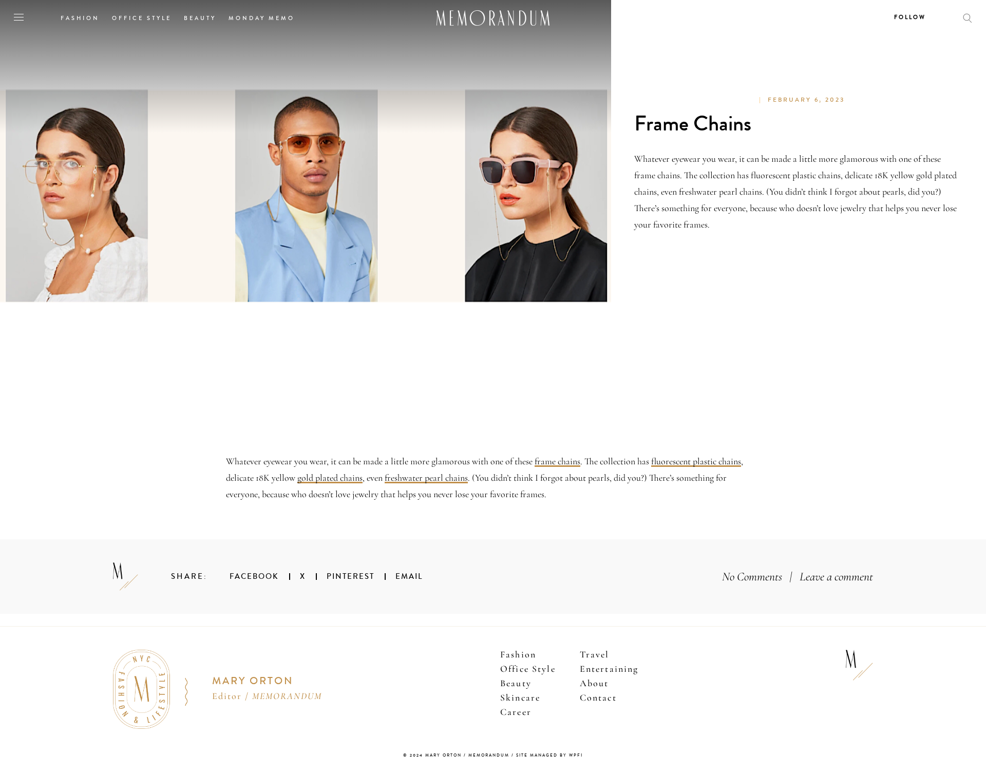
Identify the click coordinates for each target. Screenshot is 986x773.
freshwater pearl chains (426, 477)
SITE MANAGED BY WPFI (549, 755)
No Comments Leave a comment (797, 576)
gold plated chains (330, 477)
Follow (910, 17)
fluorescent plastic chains (696, 461)
